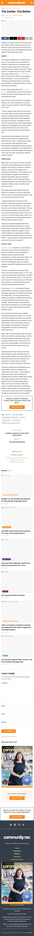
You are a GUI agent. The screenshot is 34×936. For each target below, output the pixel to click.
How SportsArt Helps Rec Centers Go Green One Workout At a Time (15, 564)
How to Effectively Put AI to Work (17, 914)
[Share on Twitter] (13, 38)
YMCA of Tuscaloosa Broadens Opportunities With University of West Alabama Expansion (17, 925)
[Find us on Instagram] (19, 824)
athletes (12, 288)
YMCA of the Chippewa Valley (10, 423)
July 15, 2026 (5, 503)
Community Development (12, 8)
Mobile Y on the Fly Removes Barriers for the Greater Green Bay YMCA (15, 500)
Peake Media (29, 933)
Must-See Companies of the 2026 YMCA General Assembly (17, 910)
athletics (8, 414)
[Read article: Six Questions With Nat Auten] (17, 582)
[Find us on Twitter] (15, 824)
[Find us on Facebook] (10, 824)
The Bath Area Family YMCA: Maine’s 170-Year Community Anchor (16, 532)
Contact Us (17, 857)
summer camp (6, 420)
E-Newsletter (17, 851)
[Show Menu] (2, 2)
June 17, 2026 (5, 664)
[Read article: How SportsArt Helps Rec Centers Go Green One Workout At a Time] (17, 550)
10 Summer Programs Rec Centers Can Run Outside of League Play (16, 660)
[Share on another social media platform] (29, 38)
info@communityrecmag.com (21, 843)
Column (5, 655)
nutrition (22, 417)
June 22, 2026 (5, 632)
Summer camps (6, 248)
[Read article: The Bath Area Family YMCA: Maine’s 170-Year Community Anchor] (17, 518)
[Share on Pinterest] (21, 38)
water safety (16, 420)
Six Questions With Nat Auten (13, 595)
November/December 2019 (10, 417)
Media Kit (17, 854)
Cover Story (6, 527)
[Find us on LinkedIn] (23, 824)
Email (3, 714)
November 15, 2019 (8, 17)
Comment (5, 683)
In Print (5, 591)
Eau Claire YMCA (23, 74)
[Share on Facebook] (5, 38)
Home (2, 8)
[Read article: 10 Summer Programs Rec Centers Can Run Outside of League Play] (17, 646)
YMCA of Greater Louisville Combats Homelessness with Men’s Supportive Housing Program (16, 627)
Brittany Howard (18, 15)
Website (3, 722)
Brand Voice (6, 559)
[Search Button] (32, 2)
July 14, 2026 (5, 535)
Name (3, 706)
